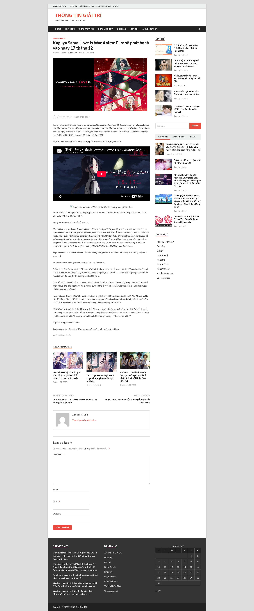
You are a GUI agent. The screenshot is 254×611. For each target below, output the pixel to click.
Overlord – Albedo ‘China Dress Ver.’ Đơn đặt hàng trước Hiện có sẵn (186, 219)
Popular (163, 137)
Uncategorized (163, 277)
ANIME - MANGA (59, 38)
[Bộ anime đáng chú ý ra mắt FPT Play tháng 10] (163, 169)
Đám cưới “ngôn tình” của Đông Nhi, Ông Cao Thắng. (187, 92)
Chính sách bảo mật (103, 6)
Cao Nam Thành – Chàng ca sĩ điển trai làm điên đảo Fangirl (187, 109)
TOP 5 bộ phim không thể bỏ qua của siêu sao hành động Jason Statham (186, 63)
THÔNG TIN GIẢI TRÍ (78, 15)
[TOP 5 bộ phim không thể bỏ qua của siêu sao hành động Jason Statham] (163, 69)
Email (56, 502)
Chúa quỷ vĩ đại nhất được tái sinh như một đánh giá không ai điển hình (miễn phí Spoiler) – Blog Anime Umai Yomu (187, 201)
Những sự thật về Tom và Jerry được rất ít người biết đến (187, 78)
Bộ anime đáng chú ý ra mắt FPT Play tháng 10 (187, 161)
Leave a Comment (86, 53)
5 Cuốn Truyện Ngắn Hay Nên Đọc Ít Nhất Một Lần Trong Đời (186, 48)
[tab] (162, 137)
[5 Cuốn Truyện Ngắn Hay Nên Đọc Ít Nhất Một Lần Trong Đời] (163, 54)
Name (56, 490)
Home (58, 29)
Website (57, 514)
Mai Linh (73, 53)
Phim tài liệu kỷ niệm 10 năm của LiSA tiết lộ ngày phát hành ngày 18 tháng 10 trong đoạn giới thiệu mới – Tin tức (187, 180)
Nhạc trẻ (70, 29)
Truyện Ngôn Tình (165, 273)
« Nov (157, 590)
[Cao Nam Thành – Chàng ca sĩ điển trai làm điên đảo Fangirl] (163, 115)
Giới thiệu (73, 6)
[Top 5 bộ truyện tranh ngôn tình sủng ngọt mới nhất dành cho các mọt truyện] (68, 369)
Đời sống (121, 29)
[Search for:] (178, 126)
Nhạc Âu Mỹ (162, 255)
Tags (192, 137)
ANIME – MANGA (149, 29)
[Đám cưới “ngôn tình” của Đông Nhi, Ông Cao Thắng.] (163, 100)
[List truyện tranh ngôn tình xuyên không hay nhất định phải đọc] (102, 372)
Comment (58, 454)
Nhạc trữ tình (86, 29)
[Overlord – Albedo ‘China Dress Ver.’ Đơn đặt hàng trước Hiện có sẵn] (163, 225)
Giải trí (134, 29)
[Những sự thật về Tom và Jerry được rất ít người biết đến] (163, 86)
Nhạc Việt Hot (105, 29)
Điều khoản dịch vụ (87, 6)
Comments (179, 137)
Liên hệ (116, 6)
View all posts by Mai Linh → (84, 420)
